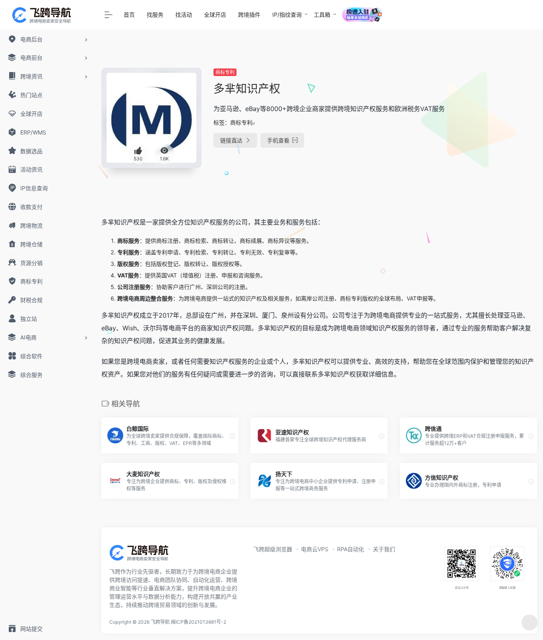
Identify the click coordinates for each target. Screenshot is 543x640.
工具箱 (322, 14)
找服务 (155, 14)
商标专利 (225, 72)
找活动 (183, 14)
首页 (129, 14)
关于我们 (384, 549)
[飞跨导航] (145, 556)
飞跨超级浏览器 (272, 549)
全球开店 (215, 14)
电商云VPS (314, 549)
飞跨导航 (160, 622)
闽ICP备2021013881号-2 (198, 622)
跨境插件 (249, 14)
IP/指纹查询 (287, 14)
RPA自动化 (350, 549)
